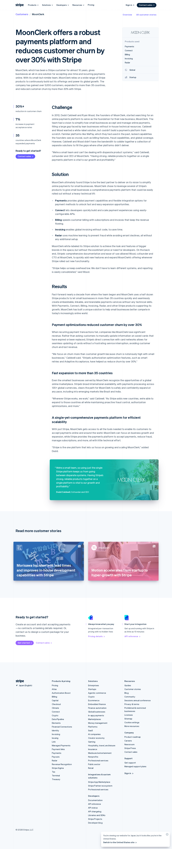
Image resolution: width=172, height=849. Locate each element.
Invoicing (56, 734)
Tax (53, 771)
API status (93, 807)
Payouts (56, 756)
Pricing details (95, 636)
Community (129, 696)
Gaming (91, 741)
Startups (92, 689)
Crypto (55, 715)
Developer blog (95, 822)
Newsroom (129, 744)
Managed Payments (61, 745)
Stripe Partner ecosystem (100, 785)
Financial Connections (62, 726)
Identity (55, 730)
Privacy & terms (131, 704)
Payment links (58, 749)
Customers (22, 14)
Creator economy (96, 738)
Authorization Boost (61, 693)
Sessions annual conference (137, 700)
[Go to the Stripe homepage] (19, 681)
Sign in (129, 5)
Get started (24, 642)
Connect (56, 711)
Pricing (91, 5)
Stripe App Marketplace (99, 782)
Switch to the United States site (119, 842)
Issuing (55, 738)
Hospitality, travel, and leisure (101, 745)
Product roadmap (132, 737)
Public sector (94, 764)
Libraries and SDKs (96, 815)
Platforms (92, 726)
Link (54, 741)
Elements (56, 723)
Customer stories (132, 689)
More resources (131, 726)
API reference (131, 636)
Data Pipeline (58, 719)
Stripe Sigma (58, 768)
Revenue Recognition (62, 764)
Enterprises (93, 685)
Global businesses (96, 711)
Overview (127, 14)
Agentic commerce (97, 693)
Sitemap (128, 718)
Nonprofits (93, 756)
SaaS (90, 730)
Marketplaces (94, 719)
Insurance (92, 749)
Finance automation (97, 708)
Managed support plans (135, 766)
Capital (55, 700)
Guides (127, 685)
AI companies (94, 734)
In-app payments (96, 715)
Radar (54, 760)
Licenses (128, 715)
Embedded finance (97, 704)
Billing (54, 696)
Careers (128, 740)
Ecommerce (93, 700)
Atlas (54, 689)
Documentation (95, 800)
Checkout (56, 704)
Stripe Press (130, 748)
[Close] (167, 835)
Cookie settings (131, 722)
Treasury (56, 779)
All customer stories (146, 14)
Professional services (98, 760)
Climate (55, 708)
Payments (56, 753)
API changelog (94, 811)
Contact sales (145, 5)
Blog (126, 693)
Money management (97, 723)
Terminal (56, 775)
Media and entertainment (100, 753)
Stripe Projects (95, 819)
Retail (90, 768)
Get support (130, 762)
